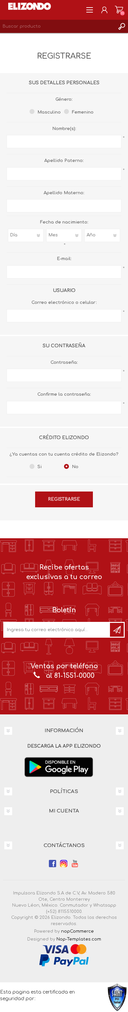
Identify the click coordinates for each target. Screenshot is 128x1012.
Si (39, 467)
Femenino (83, 112)
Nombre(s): (64, 128)
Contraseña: (64, 362)
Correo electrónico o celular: (64, 302)
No (75, 467)
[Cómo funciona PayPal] (64, 960)
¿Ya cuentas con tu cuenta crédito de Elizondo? (64, 454)
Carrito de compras (119, 10)
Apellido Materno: (64, 193)
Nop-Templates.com (78, 939)
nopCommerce (77, 931)
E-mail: (64, 258)
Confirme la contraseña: (64, 394)
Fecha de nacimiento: (64, 222)
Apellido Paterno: (64, 160)
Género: (64, 99)
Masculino (49, 112)
